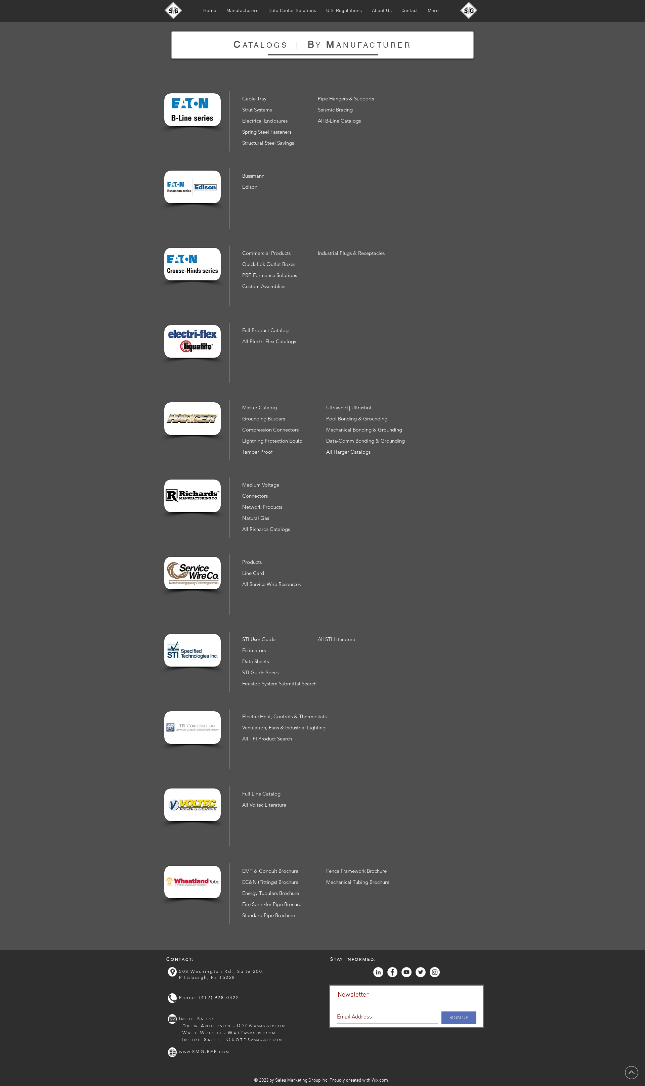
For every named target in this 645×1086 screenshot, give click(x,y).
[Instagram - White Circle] (435, 972)
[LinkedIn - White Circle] (378, 972)
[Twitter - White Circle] (421, 972)
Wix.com (380, 1080)
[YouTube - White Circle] (406, 972)
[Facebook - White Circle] (392, 972)
